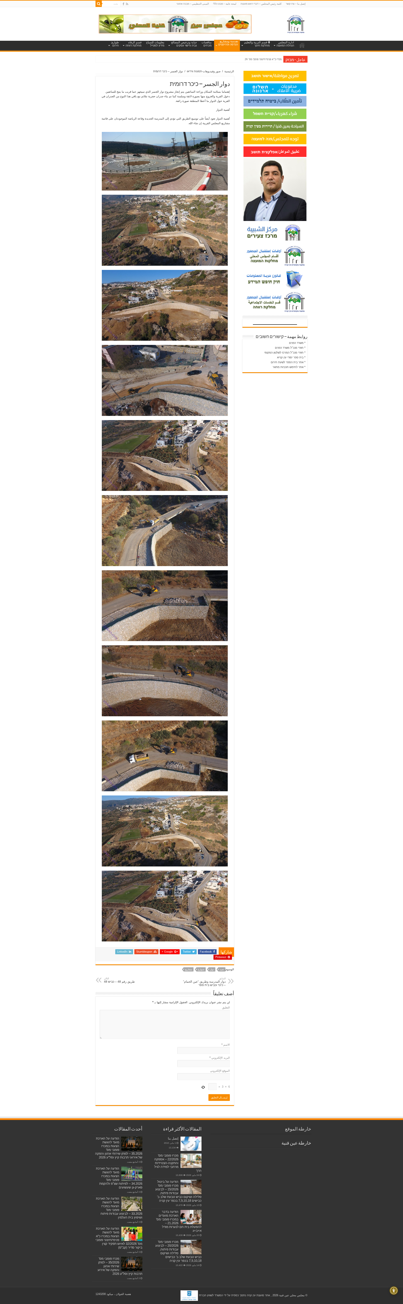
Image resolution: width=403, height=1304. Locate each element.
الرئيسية (229, 71)
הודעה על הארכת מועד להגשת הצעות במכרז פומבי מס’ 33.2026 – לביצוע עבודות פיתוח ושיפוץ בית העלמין (119, 1208)
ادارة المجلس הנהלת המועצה (285, 44)
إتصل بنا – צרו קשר (295, 3)
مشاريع (188, 969)
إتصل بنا (173, 1138)
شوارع (201, 969)
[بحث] (99, 4)
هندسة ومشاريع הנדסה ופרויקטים (228, 43)
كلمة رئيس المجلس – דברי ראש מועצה (261, 3)
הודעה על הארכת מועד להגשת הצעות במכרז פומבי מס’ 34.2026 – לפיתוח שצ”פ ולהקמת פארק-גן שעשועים (119, 1178)
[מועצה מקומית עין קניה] (295, 23)
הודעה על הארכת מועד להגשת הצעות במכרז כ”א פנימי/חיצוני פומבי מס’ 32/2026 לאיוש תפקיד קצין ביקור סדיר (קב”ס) (119, 1238)
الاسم (225, 1044)
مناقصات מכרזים (207, 44)
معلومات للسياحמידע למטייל (155, 44)
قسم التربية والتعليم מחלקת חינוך (257, 44)
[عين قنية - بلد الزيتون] (175, 23)
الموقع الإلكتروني (220, 1070)
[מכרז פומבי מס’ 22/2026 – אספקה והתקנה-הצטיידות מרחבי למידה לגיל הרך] (191, 1161)
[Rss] (127, 4)
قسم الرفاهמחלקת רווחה (133, 44)
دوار (212, 969)
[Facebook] (123, 4)
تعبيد (222, 969)
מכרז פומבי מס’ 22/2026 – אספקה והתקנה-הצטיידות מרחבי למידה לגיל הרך (178, 1163)
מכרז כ (278, 59)
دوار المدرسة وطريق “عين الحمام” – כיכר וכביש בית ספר (204, 982)
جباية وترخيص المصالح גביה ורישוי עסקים (184, 44)
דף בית (302, 45)
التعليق (226, 1007)
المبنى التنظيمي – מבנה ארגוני (193, 3)
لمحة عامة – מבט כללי (224, 3)
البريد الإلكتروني (219, 1057)
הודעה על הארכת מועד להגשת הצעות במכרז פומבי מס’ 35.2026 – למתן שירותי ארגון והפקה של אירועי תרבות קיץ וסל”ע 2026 (118, 1148)
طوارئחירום (115, 44)
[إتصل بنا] (191, 1144)
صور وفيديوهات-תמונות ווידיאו (204, 71)
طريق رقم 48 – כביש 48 (119, 980)
